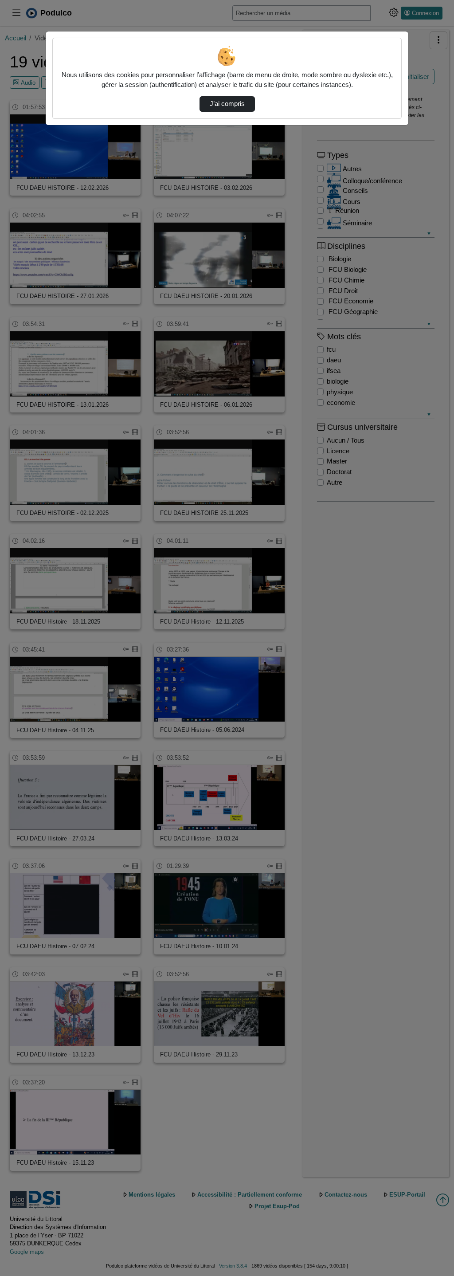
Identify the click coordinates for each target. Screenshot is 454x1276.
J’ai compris (227, 103)
